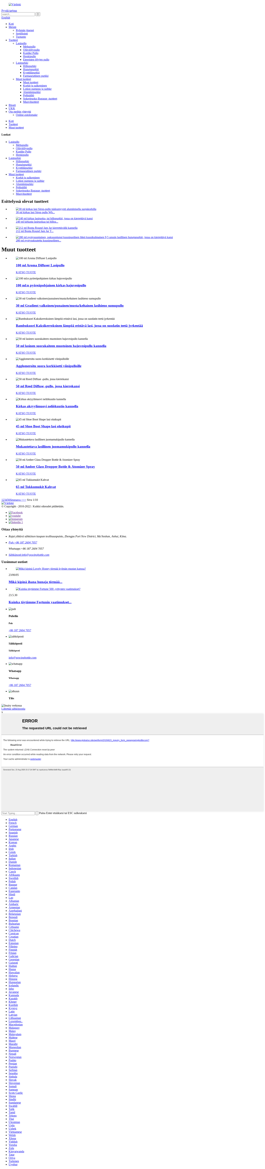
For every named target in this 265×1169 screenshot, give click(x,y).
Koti (11, 23)
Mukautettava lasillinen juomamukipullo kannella (53, 446)
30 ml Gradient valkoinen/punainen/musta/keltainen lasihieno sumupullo (70, 305)
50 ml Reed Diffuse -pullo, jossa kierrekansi (48, 386)
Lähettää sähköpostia (13, 708)
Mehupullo (29, 46)
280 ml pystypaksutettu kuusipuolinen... (38, 240)
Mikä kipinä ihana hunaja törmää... (35, 582)
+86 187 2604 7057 (20, 630)
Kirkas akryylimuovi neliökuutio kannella (47, 406)
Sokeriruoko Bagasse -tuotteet (40, 98)
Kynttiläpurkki (31, 72)
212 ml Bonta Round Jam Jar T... (35, 231)
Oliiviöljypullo (31, 49)
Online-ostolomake (26, 114)
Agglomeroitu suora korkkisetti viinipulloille (48, 366)
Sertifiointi (22, 33)
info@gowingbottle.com (22, 657)
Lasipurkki (22, 62)
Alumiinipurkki (32, 92)
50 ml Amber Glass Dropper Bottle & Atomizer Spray (55, 466)
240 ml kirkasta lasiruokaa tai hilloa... (37, 221)
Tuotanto (21, 36)
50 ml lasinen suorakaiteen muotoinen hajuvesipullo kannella (61, 346)
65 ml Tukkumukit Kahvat (36, 487)
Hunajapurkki (31, 69)
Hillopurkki (29, 66)
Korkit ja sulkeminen (35, 85)
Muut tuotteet (23, 79)
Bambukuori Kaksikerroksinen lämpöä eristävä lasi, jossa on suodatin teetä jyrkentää (79, 325)
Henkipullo (29, 56)
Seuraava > (16, 499)
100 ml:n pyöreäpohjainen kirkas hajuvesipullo (51, 285)
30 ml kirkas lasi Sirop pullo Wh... (35, 212)
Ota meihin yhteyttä (20, 111)
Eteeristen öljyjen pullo (36, 59)
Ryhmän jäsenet (25, 30)
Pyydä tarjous (9, 10)
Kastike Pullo (30, 53)
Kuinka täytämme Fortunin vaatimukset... (40, 602)
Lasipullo (21, 43)
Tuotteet (13, 40)
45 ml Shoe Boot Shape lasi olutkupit (43, 426)
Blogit (12, 105)
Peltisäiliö (28, 95)
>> (24, 499)
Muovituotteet (31, 101)
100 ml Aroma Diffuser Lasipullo (40, 265)
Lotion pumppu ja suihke (37, 88)
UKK (12, 108)
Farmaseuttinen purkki (35, 75)
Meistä (12, 27)
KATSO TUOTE (26, 272)
